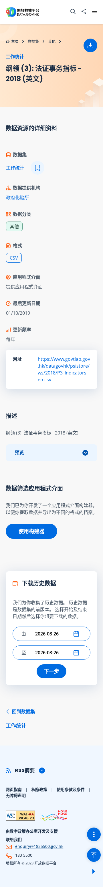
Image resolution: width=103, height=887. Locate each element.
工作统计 (15, 56)
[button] (78, 633)
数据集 (33, 41)
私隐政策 (39, 789)
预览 (19, 452)
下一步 (51, 671)
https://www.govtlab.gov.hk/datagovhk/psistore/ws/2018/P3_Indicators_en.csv (64, 369)
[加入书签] (37, 168)
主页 (15, 41)
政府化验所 (17, 197)
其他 (52, 41)
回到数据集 (20, 718)
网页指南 (14, 789)
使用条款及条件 (71, 789)
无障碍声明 (16, 795)
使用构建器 (31, 531)
